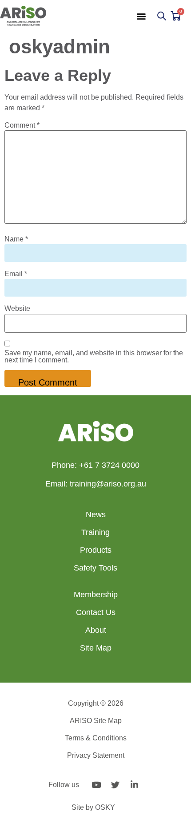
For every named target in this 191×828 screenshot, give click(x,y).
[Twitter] (115, 784)
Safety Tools (95, 567)
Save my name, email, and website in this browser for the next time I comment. (93, 357)
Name (16, 239)
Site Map (95, 647)
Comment (22, 125)
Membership (96, 594)
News (96, 514)
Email (15, 273)
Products (95, 550)
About (95, 630)
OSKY (105, 807)
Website (17, 308)
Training (95, 532)
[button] (141, 15)
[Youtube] (96, 784)
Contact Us (95, 612)
